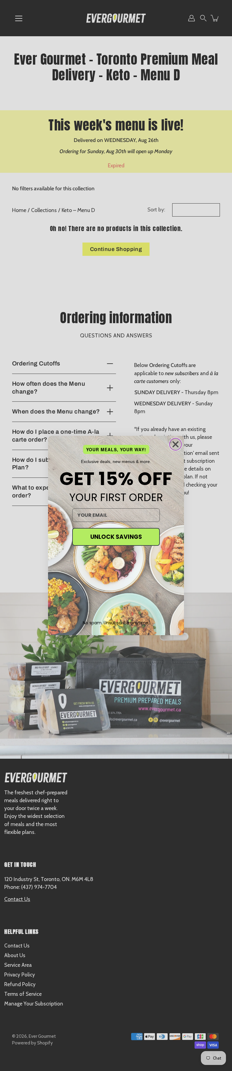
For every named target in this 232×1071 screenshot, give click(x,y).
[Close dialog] (175, 444)
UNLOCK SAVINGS (116, 537)
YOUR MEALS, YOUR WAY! (116, 449)
